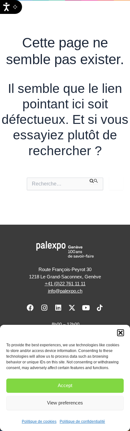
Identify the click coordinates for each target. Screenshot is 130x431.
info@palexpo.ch (65, 291)
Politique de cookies (39, 421)
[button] (120, 333)
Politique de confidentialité (82, 421)
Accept (65, 385)
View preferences (65, 402)
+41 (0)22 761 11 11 (65, 283)
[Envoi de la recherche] (94, 181)
